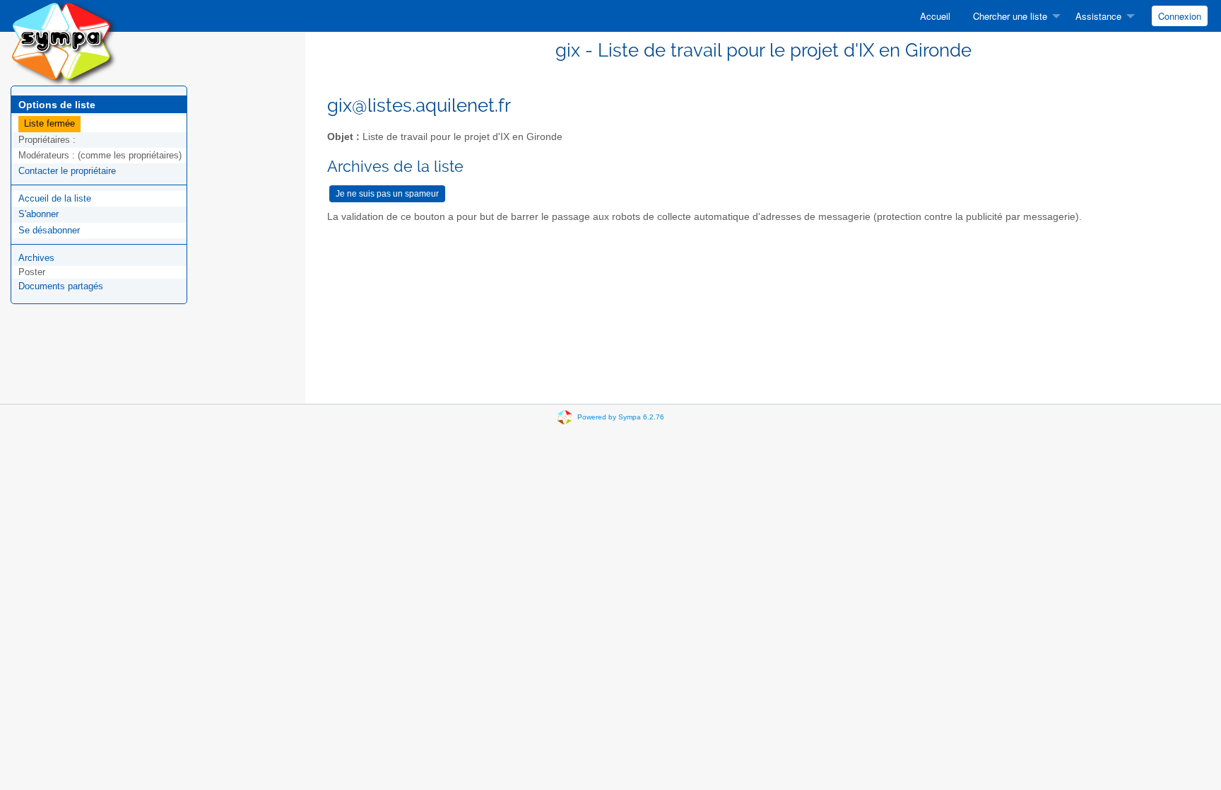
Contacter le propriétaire (67, 170)
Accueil (935, 16)
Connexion (1179, 16)
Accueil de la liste (54, 198)
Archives (36, 257)
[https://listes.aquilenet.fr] (64, 42)
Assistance (1098, 16)
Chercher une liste (1010, 16)
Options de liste (56, 104)
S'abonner (38, 214)
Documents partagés (60, 286)
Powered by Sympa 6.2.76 (620, 417)
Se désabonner (49, 230)
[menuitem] (935, 16)
